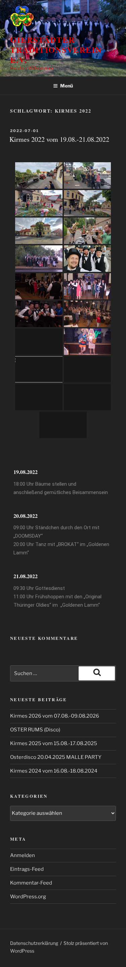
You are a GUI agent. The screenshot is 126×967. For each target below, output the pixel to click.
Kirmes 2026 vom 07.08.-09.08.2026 (54, 716)
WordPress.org (28, 897)
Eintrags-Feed (27, 869)
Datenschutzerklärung (34, 943)
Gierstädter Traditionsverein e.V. (56, 49)
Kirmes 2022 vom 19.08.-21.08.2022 (59, 139)
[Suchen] (97, 673)
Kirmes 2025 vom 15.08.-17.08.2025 (53, 743)
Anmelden (22, 855)
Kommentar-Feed (31, 883)
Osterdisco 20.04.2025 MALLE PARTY (55, 757)
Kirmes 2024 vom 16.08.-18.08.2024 (53, 771)
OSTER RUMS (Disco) (35, 730)
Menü (66, 85)
